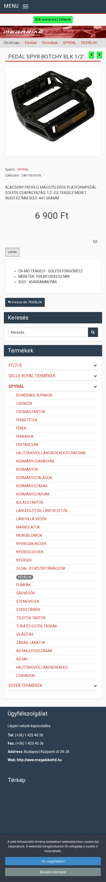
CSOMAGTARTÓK (30, 412)
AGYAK (22, 659)
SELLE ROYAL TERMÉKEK (31, 375)
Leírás (12, 252)
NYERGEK (24, 560)
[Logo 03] (53, 32)
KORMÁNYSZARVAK (33, 494)
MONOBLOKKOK (29, 535)
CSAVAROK (25, 676)
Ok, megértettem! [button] (53, 861)
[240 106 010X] (53, 107)
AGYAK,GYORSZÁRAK (34, 651)
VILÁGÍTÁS (25, 634)
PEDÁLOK (89, 43)
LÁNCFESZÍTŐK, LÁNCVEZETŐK (42, 511)
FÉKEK (21, 428)
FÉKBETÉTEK (26, 420)
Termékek (49, 43)
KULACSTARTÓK (29, 502)
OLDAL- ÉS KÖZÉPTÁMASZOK (40, 568)
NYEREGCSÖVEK (29, 552)
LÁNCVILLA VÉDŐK (31, 519)
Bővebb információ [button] (53, 872)
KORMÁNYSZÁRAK (32, 486)
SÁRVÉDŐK (25, 593)
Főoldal (31, 43)
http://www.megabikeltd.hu (39, 760)
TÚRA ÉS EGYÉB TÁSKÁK (36, 626)
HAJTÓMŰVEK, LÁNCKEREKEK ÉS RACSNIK (51, 453)
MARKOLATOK (28, 527)
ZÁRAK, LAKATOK (30, 643)
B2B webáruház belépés (53, 19)
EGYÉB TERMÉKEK (25, 685)
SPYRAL (69, 43)
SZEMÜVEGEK (27, 601)
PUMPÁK (23, 585)
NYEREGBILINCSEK (31, 544)
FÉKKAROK (25, 436)
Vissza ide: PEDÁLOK (26, 302)
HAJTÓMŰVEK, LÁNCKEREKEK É (42, 667)
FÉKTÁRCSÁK (27, 445)
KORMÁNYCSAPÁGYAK (35, 461)
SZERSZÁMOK (28, 610)
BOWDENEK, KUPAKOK (34, 395)
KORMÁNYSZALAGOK (34, 478)
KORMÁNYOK (27, 469)
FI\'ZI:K (15, 365)
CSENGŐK (24, 403)
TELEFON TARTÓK (31, 618)
